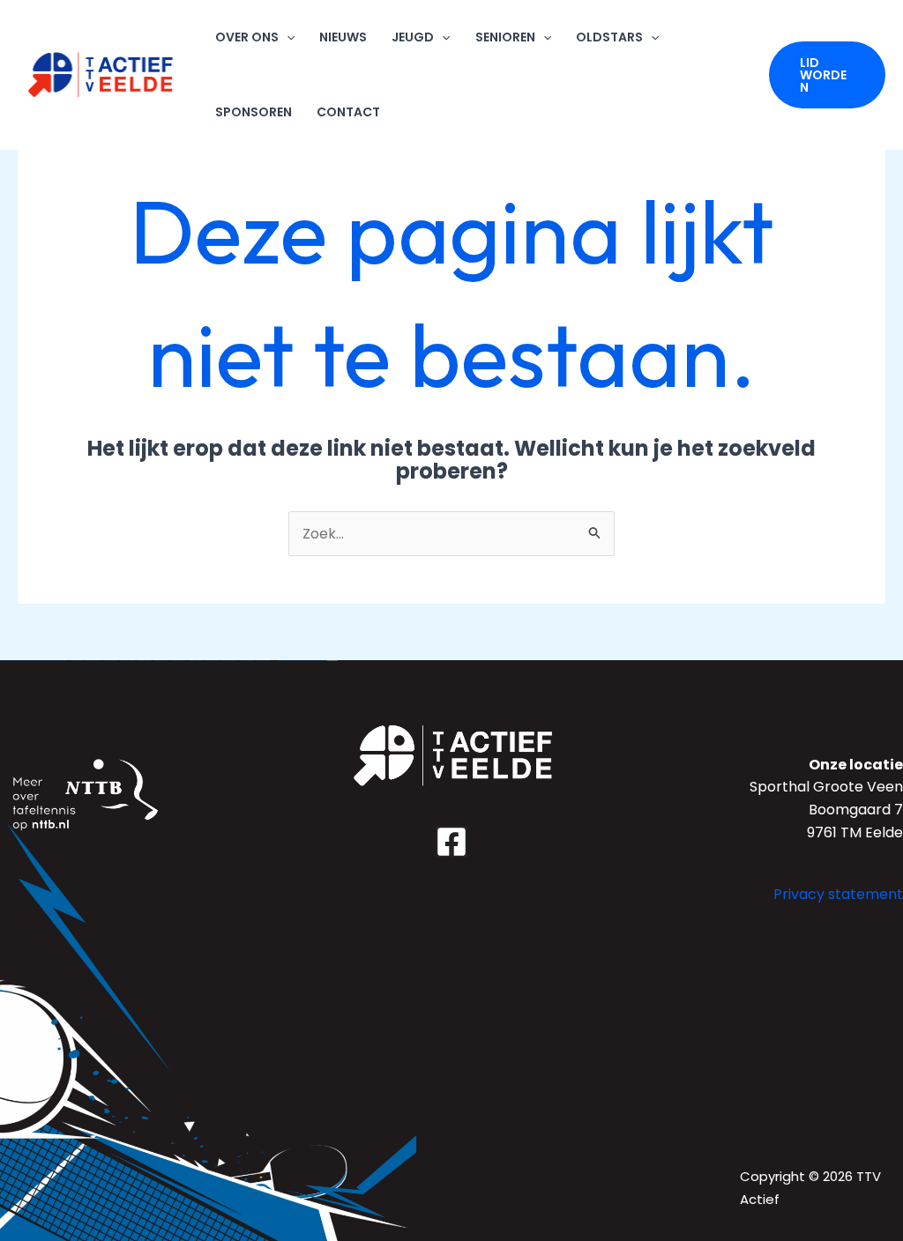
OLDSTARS (609, 37)
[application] (287, 37)
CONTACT (348, 112)
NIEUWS (343, 37)
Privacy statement (838, 894)
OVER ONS (247, 37)
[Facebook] (451, 842)
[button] (827, 74)
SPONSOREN (253, 112)
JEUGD (413, 37)
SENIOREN (505, 37)
